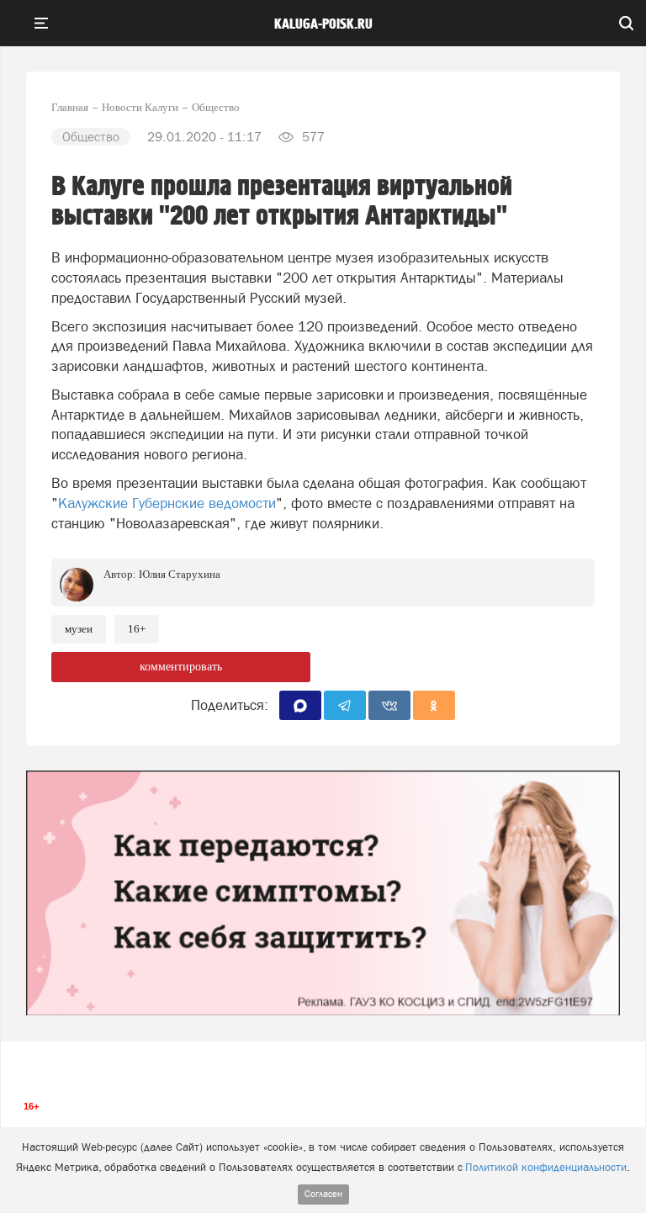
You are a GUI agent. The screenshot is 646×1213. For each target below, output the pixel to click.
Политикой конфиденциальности (546, 1167)
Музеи (79, 628)
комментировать (181, 666)
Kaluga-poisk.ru (323, 24)
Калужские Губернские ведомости (167, 503)
